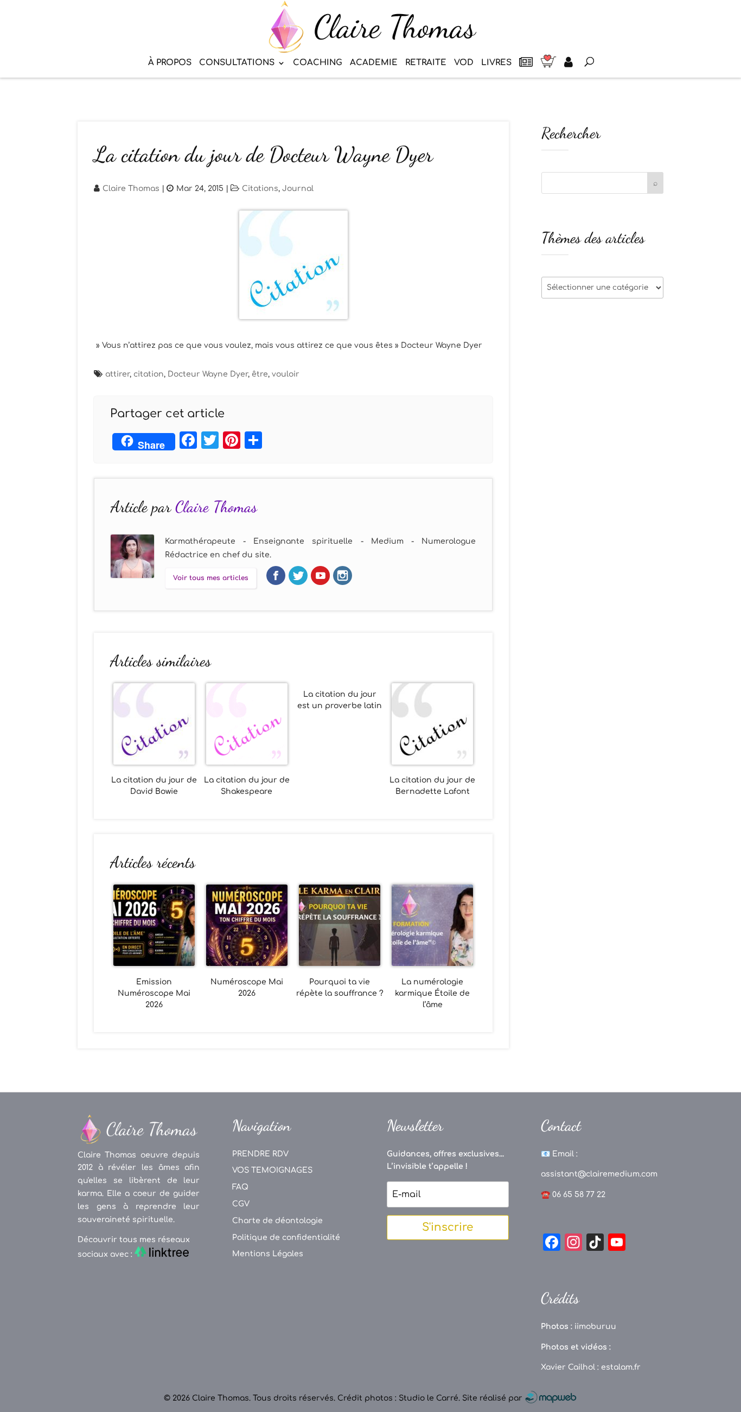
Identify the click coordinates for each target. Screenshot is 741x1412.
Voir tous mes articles (210, 578)
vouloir (285, 374)
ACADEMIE (374, 63)
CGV (241, 1204)
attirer (117, 374)
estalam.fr (621, 1367)
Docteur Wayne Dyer (208, 374)
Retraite (425, 63)
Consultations (236, 63)
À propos (169, 63)
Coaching (317, 63)
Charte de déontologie (277, 1221)
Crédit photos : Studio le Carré (397, 1398)
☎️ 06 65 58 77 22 (573, 1195)
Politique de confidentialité (286, 1237)
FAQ (240, 1187)
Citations (260, 189)
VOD (464, 63)
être (260, 374)
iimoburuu (595, 1326)
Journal (298, 189)
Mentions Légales (267, 1254)
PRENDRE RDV (260, 1154)
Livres (496, 63)
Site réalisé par (493, 1398)
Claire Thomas (131, 189)
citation (148, 374)
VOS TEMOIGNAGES (272, 1170)
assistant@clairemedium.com (599, 1174)
